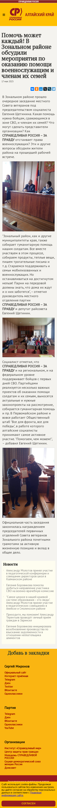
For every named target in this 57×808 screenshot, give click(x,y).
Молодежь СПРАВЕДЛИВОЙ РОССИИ (21, 756)
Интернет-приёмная (16, 676)
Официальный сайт (15, 672)
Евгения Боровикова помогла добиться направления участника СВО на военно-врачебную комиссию (28, 588)
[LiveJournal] (49, 89)
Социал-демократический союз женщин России (23, 763)
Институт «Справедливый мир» (23, 748)
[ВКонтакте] (32, 89)
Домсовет (10, 767)
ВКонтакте (11, 690)
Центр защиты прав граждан (21, 751)
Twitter (9, 686)
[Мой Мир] (41, 89)
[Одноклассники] (36, 89)
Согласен (28, 803)
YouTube (9, 728)
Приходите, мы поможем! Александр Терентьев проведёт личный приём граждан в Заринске (28, 617)
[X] (45, 89)
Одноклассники (13, 693)
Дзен (7, 683)
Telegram (10, 679)
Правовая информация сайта (21, 794)
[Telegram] (53, 89)
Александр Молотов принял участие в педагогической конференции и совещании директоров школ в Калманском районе (28, 575)
